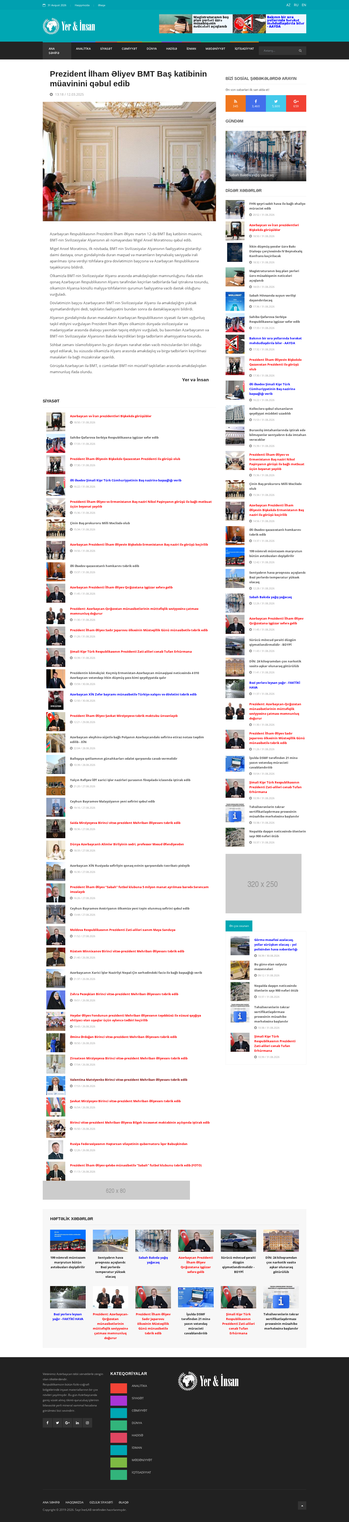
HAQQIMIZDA (75, 1502)
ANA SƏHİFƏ (54, 51)
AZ (288, 5)
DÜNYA (152, 48)
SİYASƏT (106, 48)
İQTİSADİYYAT (244, 48)
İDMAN (191, 48)
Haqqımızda (82, 5)
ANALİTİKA (83, 48)
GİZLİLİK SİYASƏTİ (101, 1502)
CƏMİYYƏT (129, 48)
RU (296, 5)
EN (304, 5)
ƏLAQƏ (123, 1502)
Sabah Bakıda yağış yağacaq (251, 175)
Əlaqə (101, 5)
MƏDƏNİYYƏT (215, 48)
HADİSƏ (171, 48)
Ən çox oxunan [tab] (239, 926)
